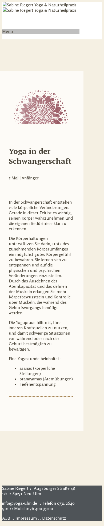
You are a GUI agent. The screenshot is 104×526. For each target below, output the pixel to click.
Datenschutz (54, 518)
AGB (6, 518)
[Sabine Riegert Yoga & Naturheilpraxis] (40, 7)
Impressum (26, 518)
